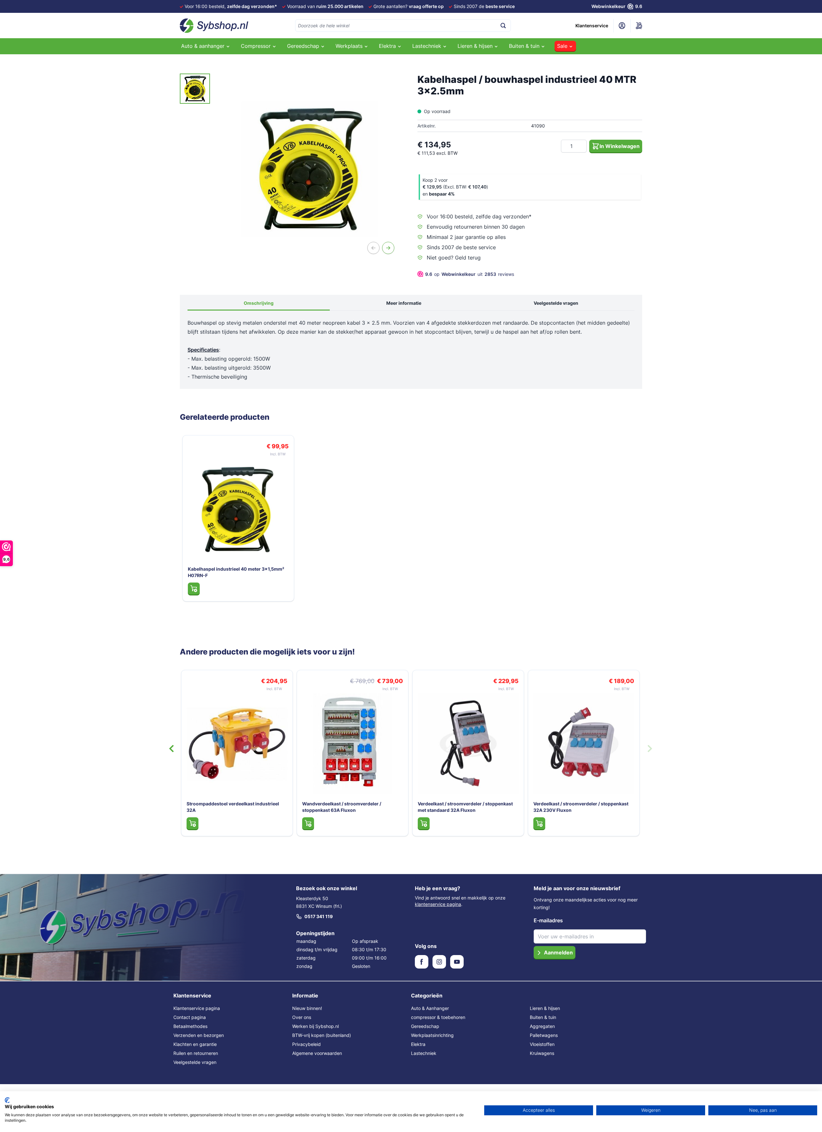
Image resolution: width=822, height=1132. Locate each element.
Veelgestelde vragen (556, 303)
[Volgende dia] (650, 748)
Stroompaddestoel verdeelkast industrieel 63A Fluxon (200, 807)
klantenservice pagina (438, 904)
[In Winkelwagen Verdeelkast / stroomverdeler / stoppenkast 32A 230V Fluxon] (622, 823)
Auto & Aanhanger (430, 1008)
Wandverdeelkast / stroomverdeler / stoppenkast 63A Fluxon (424, 807)
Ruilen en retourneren (195, 1053)
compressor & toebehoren (438, 1017)
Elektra (418, 1044)
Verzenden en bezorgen (198, 1035)
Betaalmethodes (190, 1026)
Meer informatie (403, 303)
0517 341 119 (318, 916)
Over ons (301, 1017)
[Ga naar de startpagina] (214, 25)
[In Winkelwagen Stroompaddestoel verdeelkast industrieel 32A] (275, 823)
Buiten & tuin (543, 1017)
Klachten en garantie (195, 1044)
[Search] (503, 25)
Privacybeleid (306, 1044)
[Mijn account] (622, 25)
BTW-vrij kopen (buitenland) (321, 1035)
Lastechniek (423, 1053)
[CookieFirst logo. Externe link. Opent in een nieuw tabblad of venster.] (7, 1100)
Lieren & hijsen (545, 1008)
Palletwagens (544, 1035)
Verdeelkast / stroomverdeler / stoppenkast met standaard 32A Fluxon (548, 807)
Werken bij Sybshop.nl (315, 1026)
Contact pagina (189, 1017)
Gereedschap (425, 1026)
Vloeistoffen (542, 1044)
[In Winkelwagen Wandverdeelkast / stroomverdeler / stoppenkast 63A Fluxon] (391, 823)
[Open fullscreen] (309, 169)
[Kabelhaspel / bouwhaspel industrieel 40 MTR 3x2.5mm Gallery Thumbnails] (195, 89)
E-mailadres (548, 920)
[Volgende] (388, 248)
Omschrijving (259, 303)
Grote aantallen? (408, 6)
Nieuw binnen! (307, 1008)
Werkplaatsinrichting (432, 1035)
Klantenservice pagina (196, 1008)
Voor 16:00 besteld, (231, 6)
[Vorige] (373, 248)
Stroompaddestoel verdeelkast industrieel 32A (315, 807)
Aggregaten (542, 1026)
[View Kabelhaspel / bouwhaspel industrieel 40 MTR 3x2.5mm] (195, 89)
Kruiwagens (542, 1053)
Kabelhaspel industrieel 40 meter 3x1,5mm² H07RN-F (236, 572)
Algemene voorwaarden (317, 1053)
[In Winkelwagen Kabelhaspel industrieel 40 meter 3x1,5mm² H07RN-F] (194, 589)
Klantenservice (591, 25)
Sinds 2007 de (484, 6)
